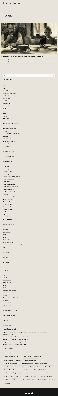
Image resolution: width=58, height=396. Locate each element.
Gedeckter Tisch (7, 171)
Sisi (3, 272)
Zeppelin (51, 379)
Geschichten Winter (8, 189)
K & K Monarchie (8, 366)
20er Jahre (6, 353)
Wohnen (5, 320)
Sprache (5, 287)
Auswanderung (7, 103)
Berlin (37, 353)
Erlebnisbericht (12, 56)
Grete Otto (5, 194)
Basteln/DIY (6, 111)
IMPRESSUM (20, 390)
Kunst (4, 222)
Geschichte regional (8, 360)
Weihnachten (6, 313)
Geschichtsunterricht (9, 191)
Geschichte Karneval (8, 179)
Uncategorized (7, 302)
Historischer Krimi (8, 204)
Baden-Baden (24, 353)
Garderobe (6, 166)
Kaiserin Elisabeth (49, 366)
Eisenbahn (5, 136)
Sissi (17, 376)
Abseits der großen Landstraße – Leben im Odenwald (16, 59)
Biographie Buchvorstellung (10, 116)
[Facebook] (26, 393)
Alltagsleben (4, 56)
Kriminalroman (28, 370)
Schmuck (5, 265)
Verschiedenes (7, 308)
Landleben (25, 56)
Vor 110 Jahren (7, 379)
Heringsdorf (19, 360)
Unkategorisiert (32, 56)
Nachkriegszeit (14, 373)
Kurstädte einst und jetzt (9, 227)
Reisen (4, 255)
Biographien (6, 118)
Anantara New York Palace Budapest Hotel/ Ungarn (17, 337)
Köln (35, 370)
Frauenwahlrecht (38, 356)
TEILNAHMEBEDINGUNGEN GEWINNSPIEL (41, 390)
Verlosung (49, 376)
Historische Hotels (30, 360)
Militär (4, 234)
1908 (4, 83)
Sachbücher (6, 262)
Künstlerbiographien (8, 224)
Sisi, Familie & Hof (8, 275)
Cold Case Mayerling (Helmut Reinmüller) (14, 344)
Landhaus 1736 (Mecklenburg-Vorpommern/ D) (16, 339)
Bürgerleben (12, 3)
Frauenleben (6, 164)
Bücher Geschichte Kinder (10, 121)
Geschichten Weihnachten (10, 186)
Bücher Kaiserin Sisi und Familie (12, 126)
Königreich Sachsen (44, 369)
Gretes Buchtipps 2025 (9, 196)
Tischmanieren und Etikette (10, 297)
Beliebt (4, 113)
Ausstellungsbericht (8, 100)
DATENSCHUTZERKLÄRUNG (28, 390)
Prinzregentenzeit (32, 373)
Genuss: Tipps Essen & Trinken (11, 176)
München (6, 373)
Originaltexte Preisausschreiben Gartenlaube (15, 244)
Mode (4, 237)
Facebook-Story (7, 146)
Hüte (4, 214)
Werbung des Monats (9, 315)
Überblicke (6, 300)
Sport (4, 285)
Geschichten (6, 181)
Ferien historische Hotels (12, 356)
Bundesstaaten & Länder (9, 128)
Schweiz (5, 267)
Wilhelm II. (21, 379)
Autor (4, 108)
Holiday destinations (8, 209)
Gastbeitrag (19, 56)
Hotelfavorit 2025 (7, 212)
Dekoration (6, 131)
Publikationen (6, 252)
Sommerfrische (7, 280)
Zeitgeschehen (39, 56)
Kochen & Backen (7, 219)
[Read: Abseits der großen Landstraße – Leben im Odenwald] (29, 38)
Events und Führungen (9, 141)
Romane (5, 260)
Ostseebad (23, 373)
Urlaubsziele (34, 376)
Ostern (4, 247)
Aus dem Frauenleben (9, 95)
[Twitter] (32, 393)
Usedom (42, 376)
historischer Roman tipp (41, 363)
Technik (5, 295)
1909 (4, 85)
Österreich (7, 383)
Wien (14, 379)
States (4, 292)
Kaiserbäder (18, 366)
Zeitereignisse (31, 379)
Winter (5, 318)
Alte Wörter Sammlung (9, 93)
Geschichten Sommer (9, 184)
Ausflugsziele (6, 98)
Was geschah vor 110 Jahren (10, 310)
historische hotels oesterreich (11, 363)
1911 (4, 88)
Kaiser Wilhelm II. (9, 370)
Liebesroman (6, 232)
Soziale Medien (7, 282)
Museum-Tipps (7, 239)
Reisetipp (5, 257)
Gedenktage (6, 174)
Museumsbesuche (8, 242)
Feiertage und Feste (8, 148)
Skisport (5, 277)
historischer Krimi (27, 363)
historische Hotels (8, 199)
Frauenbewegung (7, 161)
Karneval (5, 217)
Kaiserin (25, 366)
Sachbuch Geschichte (45, 373)
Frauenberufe (6, 159)
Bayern (32, 353)
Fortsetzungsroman (8, 154)
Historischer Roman (8, 207)
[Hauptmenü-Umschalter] (55, 3)
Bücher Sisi (44, 353)
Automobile (6, 106)
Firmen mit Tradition (8, 151)
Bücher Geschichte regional (10, 123)
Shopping (5, 270)
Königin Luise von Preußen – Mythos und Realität (16, 342)
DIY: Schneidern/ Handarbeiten (11, 133)
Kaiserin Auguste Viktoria (36, 366)
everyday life (6, 143)
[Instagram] (29, 393)
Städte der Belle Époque (9, 290)
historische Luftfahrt (8, 201)
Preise (4, 249)
